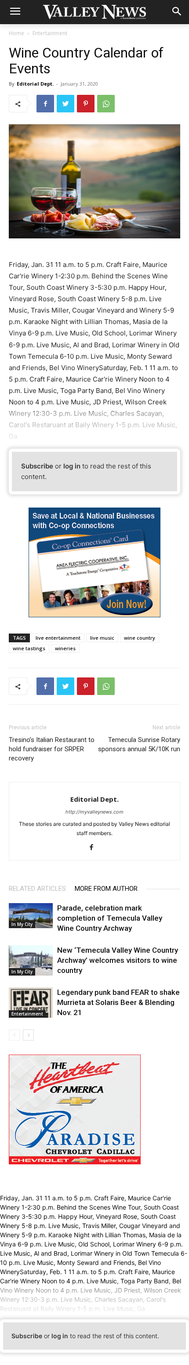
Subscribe (37, 466)
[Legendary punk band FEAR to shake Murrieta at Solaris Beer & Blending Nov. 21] (31, 1002)
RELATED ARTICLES (37, 889)
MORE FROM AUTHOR (106, 889)
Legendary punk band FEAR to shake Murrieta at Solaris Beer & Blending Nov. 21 (118, 1002)
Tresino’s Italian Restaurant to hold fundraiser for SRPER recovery (51, 749)
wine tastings (29, 648)
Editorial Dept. (35, 83)
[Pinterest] (85, 103)
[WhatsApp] (106, 103)
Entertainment (50, 33)
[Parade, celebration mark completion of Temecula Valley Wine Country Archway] (31, 915)
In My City (22, 924)
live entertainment (58, 637)
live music (102, 637)
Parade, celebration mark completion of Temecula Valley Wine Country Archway (109, 918)
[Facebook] (45, 103)
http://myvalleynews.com (94, 812)
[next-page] (28, 1035)
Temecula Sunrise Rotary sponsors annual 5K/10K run (139, 744)
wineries (65, 648)
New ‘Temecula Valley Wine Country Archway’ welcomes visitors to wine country (117, 960)
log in (71, 466)
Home (16, 33)
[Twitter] (65, 103)
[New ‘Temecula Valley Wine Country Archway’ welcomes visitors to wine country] (31, 960)
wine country (139, 637)
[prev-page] (14, 1035)
